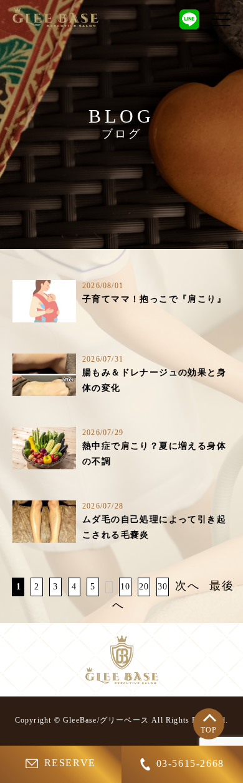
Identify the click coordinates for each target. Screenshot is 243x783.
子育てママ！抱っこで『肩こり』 (154, 299)
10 (125, 586)
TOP (209, 730)
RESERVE (70, 762)
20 (144, 586)
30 (163, 586)
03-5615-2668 (190, 763)
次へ (187, 585)
